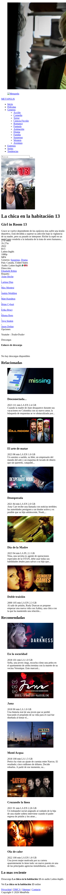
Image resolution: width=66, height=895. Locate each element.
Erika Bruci (6, 310)
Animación (19, 129)
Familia (17, 134)
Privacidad (6, 889)
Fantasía (17, 126)
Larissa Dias (7, 282)
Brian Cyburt (7, 304)
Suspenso (18, 137)
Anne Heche (7, 276)
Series (10, 148)
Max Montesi (7, 287)
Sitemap (26, 889)
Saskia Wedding (9, 293)
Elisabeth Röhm (9, 271)
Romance (18, 123)
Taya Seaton (7, 321)
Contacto (36, 889)
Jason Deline (7, 326)
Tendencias (12, 151)
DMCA (17, 889)
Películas (11, 107)
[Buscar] (31, 157)
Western (17, 140)
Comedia (18, 115)
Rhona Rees (7, 315)
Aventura (18, 143)
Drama (17, 132)
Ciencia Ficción (21, 121)
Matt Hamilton (8, 298)
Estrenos (11, 145)
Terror (16, 118)
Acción (17, 112)
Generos (11, 109)
